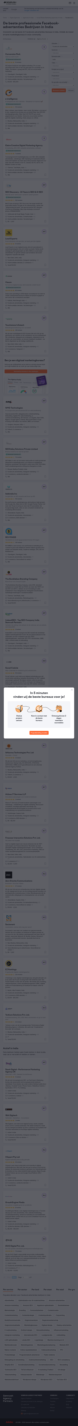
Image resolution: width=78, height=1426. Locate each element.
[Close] (72, 689)
